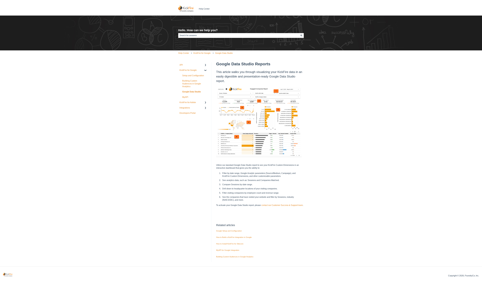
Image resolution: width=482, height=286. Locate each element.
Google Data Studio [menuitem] (191, 92)
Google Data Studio (224, 53)
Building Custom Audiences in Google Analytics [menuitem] (191, 84)
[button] (205, 65)
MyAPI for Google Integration (227, 250)
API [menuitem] (181, 65)
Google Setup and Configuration (229, 231)
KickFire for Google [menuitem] (188, 70)
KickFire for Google (202, 53)
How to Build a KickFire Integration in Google (234, 237)
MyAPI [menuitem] (185, 97)
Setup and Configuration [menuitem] (193, 75)
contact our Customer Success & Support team (282, 205)
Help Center (204, 9)
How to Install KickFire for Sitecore (229, 244)
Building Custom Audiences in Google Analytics (234, 257)
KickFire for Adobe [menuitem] (187, 102)
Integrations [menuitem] (184, 108)
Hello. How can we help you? (198, 30)
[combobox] (238, 35)
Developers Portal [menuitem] (187, 113)
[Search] (301, 35)
